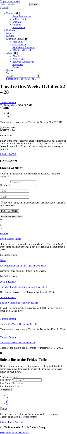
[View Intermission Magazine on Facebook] (7, 395)
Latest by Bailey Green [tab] (11, 217)
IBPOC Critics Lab (21, 50)
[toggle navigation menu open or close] (8, 7)
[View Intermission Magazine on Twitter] (7, 398)
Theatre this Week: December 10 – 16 (18, 324)
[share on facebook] (8, 113)
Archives (20, 422)
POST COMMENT (9, 211)
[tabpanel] (33, 289)
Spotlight (16, 22)
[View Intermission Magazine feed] (7, 403)
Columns (16, 24)
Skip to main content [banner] (10, 1)
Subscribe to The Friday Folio (21, 79)
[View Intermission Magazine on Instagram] (7, 400)
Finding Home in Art (10, 238)
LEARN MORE (8, 154)
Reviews (10, 30)
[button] (7, 72)
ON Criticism (19, 44)
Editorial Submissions (23, 61)
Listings (10, 35)
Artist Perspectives (21, 16)
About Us (17, 56)
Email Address (8, 386)
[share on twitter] (8, 116)
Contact (16, 67)
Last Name (6, 383)
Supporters (17, 64)
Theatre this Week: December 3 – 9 (17, 342)
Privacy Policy (7, 422)
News (9, 33)
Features (10, 13)
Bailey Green (10, 105)
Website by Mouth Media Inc (14, 432)
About (9, 53)
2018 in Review (8, 281)
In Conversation (20, 19)
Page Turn (17, 41)
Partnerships (18, 59)
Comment (5, 185)
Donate (9, 70)
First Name (6, 380)
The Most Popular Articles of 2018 (23, 287)
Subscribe (5, 390)
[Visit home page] (3, 7)
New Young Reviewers (23, 47)
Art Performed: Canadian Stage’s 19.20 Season (23, 265)
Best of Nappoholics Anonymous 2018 (19, 302)
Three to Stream (8, 102)
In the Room (18, 27)
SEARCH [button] (35, 4)
